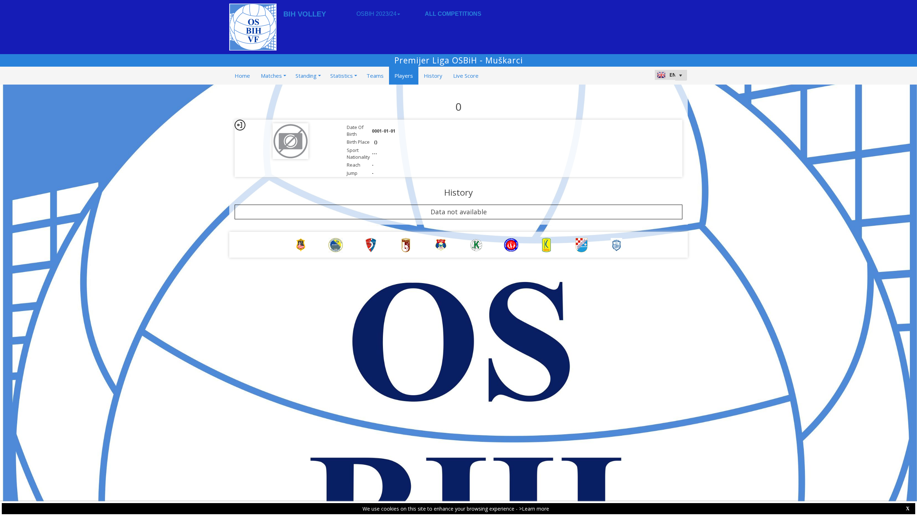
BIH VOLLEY (304, 14)
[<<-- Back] (240, 125)
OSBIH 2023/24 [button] (376, 14)
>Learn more (534, 508)
